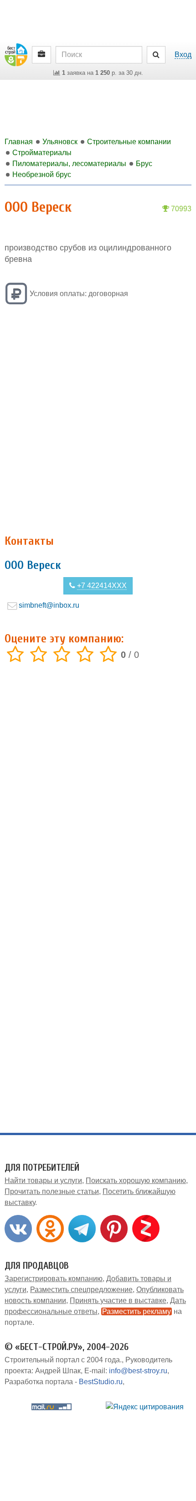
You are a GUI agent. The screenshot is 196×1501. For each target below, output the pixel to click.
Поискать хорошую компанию (136, 1180)
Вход (183, 54)
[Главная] (16, 54)
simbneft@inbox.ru (49, 605)
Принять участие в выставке (118, 1300)
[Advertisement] (98, 421)
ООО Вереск (33, 565)
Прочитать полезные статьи (52, 1191)
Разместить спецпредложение (81, 1289)
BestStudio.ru (101, 1382)
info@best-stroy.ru (138, 1371)
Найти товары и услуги (43, 1180)
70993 (180, 209)
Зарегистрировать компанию (54, 1278)
